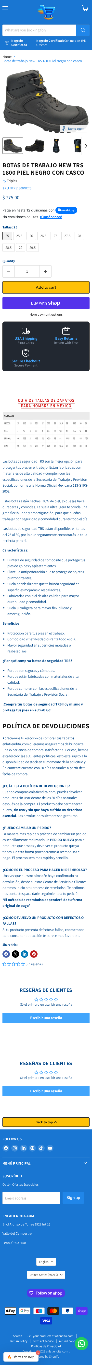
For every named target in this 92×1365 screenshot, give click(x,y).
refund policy (67, 1341)
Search (17, 1336)
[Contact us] (81, 1343)
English (44, 1262)
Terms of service (43, 1341)
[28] (80, 241)
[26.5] (44, 241)
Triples (12, 180)
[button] (13, 964)
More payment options (46, 314)
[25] (7, 241)
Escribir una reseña (46, 1017)
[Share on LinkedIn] (24, 954)
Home (7, 57)
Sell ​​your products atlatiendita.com (50, 1336)
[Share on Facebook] (6, 954)
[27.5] (68, 241)
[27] (56, 241)
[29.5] (33, 253)
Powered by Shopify (46, 1356)
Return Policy (18, 1341)
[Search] (83, 30)
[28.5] (9, 253)
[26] (31, 241)
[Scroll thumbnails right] (85, 146)
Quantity (8, 261)
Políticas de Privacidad (46, 1346)
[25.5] (20, 241)
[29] (21, 253)
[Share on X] (15, 954)
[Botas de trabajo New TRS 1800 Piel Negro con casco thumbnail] (13, 146)
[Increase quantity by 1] (46, 271)
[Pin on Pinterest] (34, 954)
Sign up (73, 1197)
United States (44, 1275)
